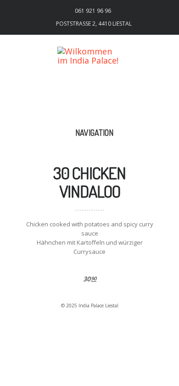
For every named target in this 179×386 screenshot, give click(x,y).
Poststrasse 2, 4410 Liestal (94, 23)
